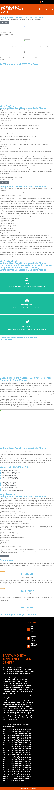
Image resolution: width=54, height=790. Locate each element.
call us (32, 627)
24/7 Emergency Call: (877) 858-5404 (19, 64)
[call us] (28, 629)
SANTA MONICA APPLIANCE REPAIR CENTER (12, 9)
